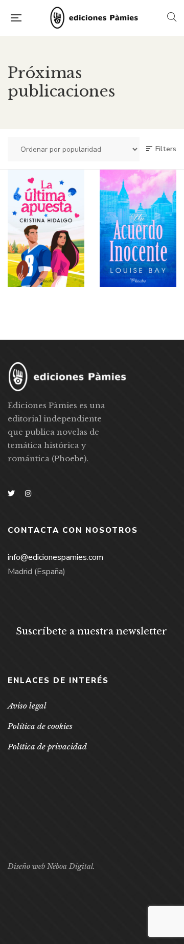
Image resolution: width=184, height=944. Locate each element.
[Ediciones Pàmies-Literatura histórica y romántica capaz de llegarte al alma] (94, 18)
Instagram (28, 493)
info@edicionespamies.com (55, 557)
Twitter (11, 493)
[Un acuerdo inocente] (138, 228)
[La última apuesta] (46, 228)
